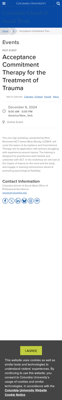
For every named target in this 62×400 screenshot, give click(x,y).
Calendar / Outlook (33, 96)
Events (15, 31)
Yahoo (56, 96)
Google (47, 96)
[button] (4, 3)
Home (5, 31)
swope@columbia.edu (14, 193)
